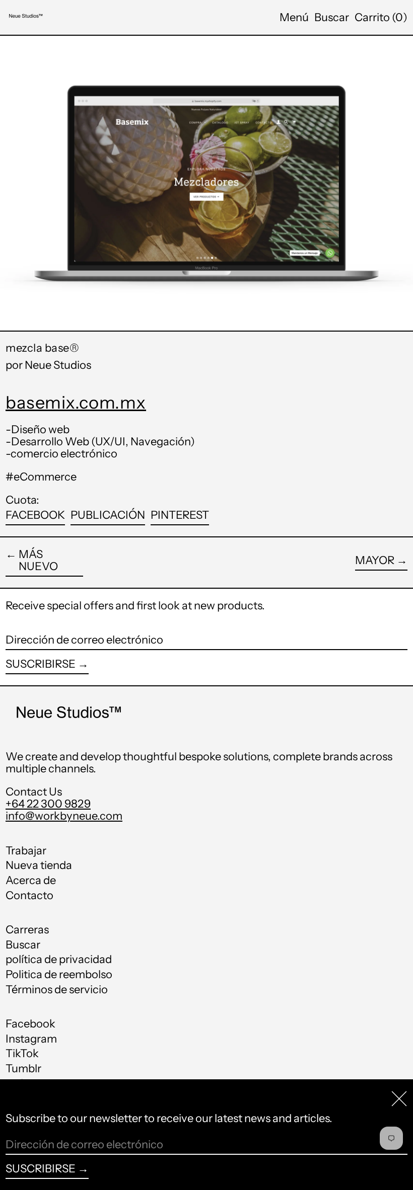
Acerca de (31, 880)
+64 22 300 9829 (48, 804)
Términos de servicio (57, 989)
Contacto (29, 895)
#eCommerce (41, 477)
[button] (331, 18)
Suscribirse (41, 664)
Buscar (23, 944)
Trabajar (26, 850)
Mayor (374, 560)
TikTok (22, 1054)
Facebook (30, 1024)
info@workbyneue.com (64, 816)
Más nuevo (38, 560)
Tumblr (23, 1069)
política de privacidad (59, 959)
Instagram (31, 1039)
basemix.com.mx (76, 402)
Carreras (27, 929)
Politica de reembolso (59, 974)
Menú (294, 17)
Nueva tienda (39, 865)
